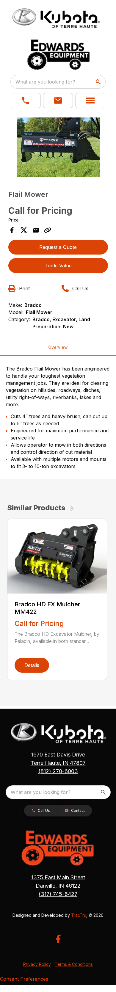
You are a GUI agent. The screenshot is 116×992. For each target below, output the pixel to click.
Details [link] (31, 665)
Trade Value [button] (58, 266)
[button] (26, 100)
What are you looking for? (45, 82)
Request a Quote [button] (58, 247)
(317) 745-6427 (58, 894)
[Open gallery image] (58, 147)
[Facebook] (58, 939)
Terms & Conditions (74, 964)
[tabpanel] (58, 148)
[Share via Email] (35, 230)
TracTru (78, 915)
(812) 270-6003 (58, 771)
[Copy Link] (47, 230)
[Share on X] (23, 230)
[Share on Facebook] (11, 230)
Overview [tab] (58, 347)
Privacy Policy (37, 964)
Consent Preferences (24, 979)
